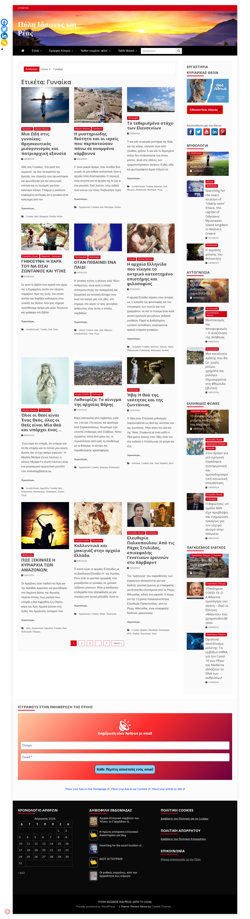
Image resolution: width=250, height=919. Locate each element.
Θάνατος (131, 190)
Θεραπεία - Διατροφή (51, 256)
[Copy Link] (4, 42)
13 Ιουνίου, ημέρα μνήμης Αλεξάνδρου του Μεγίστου (205, 420)
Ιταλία (170, 346)
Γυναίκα (29, 216)
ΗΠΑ (129, 633)
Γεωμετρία (136, 346)
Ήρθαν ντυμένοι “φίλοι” (94, 50)
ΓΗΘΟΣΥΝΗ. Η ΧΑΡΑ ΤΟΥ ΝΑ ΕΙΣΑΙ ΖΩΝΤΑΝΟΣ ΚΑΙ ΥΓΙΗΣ (43, 266)
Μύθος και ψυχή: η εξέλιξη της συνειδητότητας (204, 162)
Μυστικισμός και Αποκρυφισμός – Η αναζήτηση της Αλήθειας (216, 328)
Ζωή (165, 186)
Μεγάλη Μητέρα (42, 129)
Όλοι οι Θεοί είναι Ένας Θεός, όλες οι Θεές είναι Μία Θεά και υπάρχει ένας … (41, 422)
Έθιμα (102, 614)
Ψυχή (159, 190)
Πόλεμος (36, 631)
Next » (118, 643)
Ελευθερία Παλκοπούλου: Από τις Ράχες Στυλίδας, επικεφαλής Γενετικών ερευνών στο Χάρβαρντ (150, 550)
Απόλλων (136, 463)
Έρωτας (163, 346)
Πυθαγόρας (144, 350)
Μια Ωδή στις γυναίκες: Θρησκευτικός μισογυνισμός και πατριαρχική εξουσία (43, 143)
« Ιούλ (21, 873)
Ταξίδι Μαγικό (126, 50)
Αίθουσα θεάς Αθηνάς (204, 109)
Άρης (28, 628)
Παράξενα (97, 128)
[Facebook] (4, 22)
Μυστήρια (108, 207)
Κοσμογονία (26, 491)
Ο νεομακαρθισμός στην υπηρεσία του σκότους (204, 564)
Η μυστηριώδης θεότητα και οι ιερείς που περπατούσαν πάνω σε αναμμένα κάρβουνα (96, 143)
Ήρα (157, 463)
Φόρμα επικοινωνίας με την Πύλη (181, 859)
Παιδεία (52, 216)
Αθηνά (82, 330)
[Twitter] (4, 29)
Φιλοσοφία (133, 118)
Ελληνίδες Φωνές (30, 256)
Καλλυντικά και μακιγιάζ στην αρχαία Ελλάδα (97, 550)
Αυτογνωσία (80, 257)
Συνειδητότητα (80, 333)
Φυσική (165, 350)
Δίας (96, 330)
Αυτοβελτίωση (138, 186)
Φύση (59, 216)
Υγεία (55, 329)
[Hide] (2, 49)
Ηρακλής (164, 463)
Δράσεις (143, 630)
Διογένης (155, 346)
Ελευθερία (153, 630)
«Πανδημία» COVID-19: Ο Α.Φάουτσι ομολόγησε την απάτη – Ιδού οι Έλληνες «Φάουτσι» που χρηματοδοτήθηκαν (216, 605)
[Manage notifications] (7, 911)
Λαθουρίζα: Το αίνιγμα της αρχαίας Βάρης (97, 402)
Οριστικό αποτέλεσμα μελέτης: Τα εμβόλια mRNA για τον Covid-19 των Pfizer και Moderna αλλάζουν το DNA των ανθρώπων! (216, 658)
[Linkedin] (4, 35)
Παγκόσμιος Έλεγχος (216, 444)
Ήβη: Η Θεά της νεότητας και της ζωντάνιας (145, 399)
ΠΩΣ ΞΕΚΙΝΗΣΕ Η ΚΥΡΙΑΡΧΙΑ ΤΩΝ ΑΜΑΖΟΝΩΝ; (38, 565)
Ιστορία (131, 259)
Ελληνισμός (114, 467)
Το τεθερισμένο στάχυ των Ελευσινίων (150, 125)
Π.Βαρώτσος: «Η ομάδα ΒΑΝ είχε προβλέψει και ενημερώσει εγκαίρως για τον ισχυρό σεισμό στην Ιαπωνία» (217, 519)
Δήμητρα (158, 186)
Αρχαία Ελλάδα (82, 394)
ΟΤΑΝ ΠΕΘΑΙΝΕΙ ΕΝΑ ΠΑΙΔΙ (95, 264)
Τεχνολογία (111, 614)
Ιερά (101, 207)
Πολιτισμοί (45, 410)
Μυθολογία (141, 190)
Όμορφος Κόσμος (60, 50)
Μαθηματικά (132, 350)
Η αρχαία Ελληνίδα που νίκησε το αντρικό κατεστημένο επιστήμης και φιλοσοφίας (150, 273)
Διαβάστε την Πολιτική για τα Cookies (184, 818)
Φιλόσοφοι (156, 350)
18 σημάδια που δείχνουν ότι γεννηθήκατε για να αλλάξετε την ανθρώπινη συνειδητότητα (204, 282)
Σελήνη (117, 207)
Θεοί (36, 216)
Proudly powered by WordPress (96, 906)
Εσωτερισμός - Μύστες (213, 313)
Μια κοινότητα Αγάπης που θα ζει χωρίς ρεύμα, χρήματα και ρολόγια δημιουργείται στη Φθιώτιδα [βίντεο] (216, 371)
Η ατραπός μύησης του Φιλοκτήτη (214, 254)
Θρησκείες (27, 129)
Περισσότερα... (28, 208)
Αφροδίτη (44, 488)
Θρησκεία (43, 216)
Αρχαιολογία (84, 207)
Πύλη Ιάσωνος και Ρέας (47, 27)
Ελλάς (35, 50)
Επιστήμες (152, 533)
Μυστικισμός (39, 491)
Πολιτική (210, 448)
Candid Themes (161, 906)
